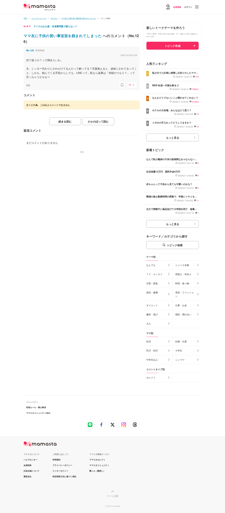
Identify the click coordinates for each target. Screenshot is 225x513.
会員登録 (177, 6)
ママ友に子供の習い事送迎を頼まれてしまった (63, 35)
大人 (148, 323)
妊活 (148, 341)
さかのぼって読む (98, 121)
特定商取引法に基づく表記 (64, 476)
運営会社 (27, 476)
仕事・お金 (181, 305)
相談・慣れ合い (183, 314)
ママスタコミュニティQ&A (38, 413)
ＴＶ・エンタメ (154, 274)
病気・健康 (152, 292)
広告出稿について (31, 471)
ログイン (188, 6)
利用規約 (56, 460)
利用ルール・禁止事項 (36, 407)
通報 (28, 85)
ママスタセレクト (97, 460)
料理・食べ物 (182, 283)
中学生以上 (152, 359)
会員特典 (27, 465)
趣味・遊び (152, 314)
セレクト (150, 377)
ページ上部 (112, 495)
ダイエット (152, 305)
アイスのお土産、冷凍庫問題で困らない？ (55, 26)
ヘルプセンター (30, 460)
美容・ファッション (184, 294)
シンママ (179, 359)
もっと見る (172, 138)
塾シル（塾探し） (97, 471)
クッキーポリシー (60, 471)
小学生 (178, 350)
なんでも (150, 265)
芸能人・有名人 (183, 274)
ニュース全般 (182, 265)
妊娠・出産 (181, 341)
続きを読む (65, 121)
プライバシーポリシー (62, 465)
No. (30, 50)
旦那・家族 (152, 283)
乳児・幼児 (152, 350)
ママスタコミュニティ (99, 465)
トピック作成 (173, 46)
